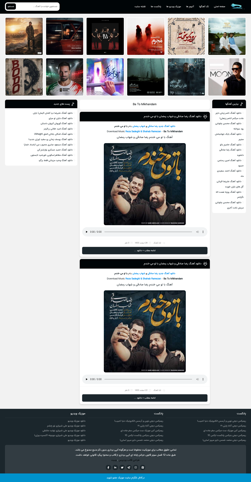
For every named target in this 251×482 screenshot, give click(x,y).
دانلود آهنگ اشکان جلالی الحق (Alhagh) (53, 134)
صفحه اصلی (219, 7)
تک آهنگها (204, 7)
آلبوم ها (190, 7)
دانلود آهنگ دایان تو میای (61, 118)
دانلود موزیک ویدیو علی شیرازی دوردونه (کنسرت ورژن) (59, 435)
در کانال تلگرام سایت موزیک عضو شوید (126, 478)
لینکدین (115, 467)
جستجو (11, 6)
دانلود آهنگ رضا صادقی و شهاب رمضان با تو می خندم (172, 116)
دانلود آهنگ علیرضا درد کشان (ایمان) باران (53, 113)
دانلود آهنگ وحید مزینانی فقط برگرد (56, 160)
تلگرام (128, 467)
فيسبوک (108, 467)
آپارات (142, 467)
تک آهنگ (157, 243)
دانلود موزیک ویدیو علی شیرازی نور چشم (66, 426)
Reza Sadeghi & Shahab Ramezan (143, 132)
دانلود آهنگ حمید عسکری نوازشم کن (55, 150)
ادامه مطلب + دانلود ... (144, 251)
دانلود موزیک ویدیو (76, 421)
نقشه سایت (140, 7)
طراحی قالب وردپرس (129, 460)
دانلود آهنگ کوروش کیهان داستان (57, 124)
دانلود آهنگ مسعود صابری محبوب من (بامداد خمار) (48, 145)
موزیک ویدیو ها (173, 7)
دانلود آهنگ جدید (166, 126)
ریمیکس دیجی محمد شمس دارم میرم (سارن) (224, 440)
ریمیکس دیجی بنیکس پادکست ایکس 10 (226, 435)
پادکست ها (156, 7)
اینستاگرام (135, 467)
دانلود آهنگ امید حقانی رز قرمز (58, 129)
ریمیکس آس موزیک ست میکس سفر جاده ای (224, 431)
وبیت (114, 460)
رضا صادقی (153, 126)
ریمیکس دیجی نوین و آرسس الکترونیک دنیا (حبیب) (221, 421)
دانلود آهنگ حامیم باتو (230, 145)
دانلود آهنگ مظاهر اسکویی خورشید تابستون (52, 155)
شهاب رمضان (138, 126)
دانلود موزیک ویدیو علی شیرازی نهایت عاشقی (64, 431)
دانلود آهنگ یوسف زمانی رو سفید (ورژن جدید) (51, 139)
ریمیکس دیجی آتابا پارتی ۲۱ (233, 426)
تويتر (122, 467)
